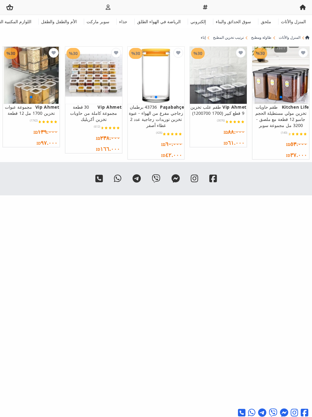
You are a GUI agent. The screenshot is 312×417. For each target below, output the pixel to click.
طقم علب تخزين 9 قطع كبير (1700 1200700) (218, 110)
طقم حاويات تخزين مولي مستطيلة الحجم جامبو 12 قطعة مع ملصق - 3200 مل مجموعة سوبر (282, 116)
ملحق (266, 21)
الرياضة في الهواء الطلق (159, 21)
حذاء (123, 21)
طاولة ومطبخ (261, 37)
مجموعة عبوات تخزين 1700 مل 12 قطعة (32, 110)
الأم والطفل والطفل (59, 21)
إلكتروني (198, 21)
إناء (203, 37)
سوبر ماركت (98, 21)
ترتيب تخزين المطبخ (228, 37)
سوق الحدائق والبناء (233, 21)
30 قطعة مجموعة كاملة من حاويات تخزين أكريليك (96, 113)
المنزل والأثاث (293, 21)
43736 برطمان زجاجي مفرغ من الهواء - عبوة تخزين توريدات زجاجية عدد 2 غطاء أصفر (156, 116)
